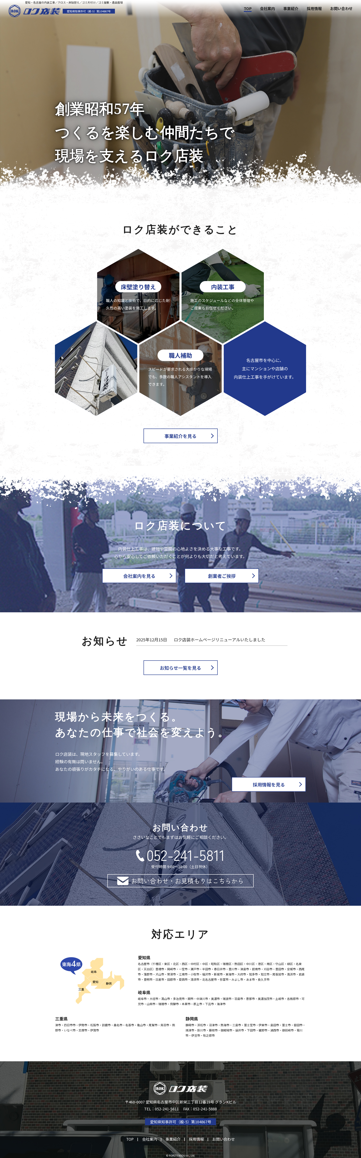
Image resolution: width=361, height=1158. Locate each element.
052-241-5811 (185, 854)
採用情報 (314, 8)
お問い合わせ (341, 8)
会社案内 (267, 8)
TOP (248, 8)
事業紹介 (290, 8)
